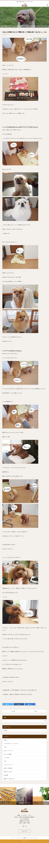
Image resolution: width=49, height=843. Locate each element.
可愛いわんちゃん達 (7, 771)
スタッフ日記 (6, 757)
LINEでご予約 (24, 831)
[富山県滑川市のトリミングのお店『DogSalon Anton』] (24, 810)
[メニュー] (47, 5)
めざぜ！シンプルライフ (8, 750)
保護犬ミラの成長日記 (8, 768)
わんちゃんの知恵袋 (7, 754)
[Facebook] (25, 826)
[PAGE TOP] (24, 785)
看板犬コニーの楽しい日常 (9, 778)
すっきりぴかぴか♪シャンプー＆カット (11, 743)
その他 (5, 747)
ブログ (5, 761)
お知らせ (5, 740)
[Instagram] (23, 826)
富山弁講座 (6, 775)
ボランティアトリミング (8, 764)
